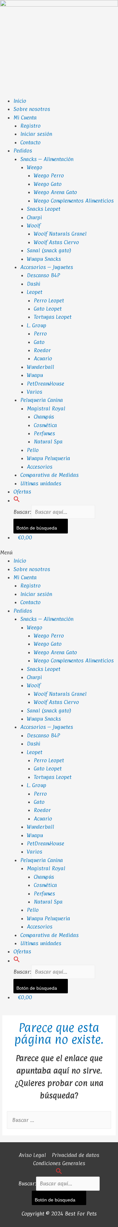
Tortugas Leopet (52, 317)
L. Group (36, 325)
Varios (34, 391)
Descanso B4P (43, 275)
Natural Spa (48, 441)
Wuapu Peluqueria (48, 458)
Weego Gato (48, 184)
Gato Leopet (48, 308)
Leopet (34, 292)
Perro (40, 333)
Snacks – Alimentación (46, 159)
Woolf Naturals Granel (60, 233)
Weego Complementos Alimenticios (74, 200)
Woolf (33, 225)
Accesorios (39, 466)
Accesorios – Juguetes (46, 267)
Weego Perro (49, 175)
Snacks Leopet (43, 209)
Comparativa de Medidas (49, 475)
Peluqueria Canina (41, 400)
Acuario (43, 358)
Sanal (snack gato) (49, 250)
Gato (39, 342)
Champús (44, 416)
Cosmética (45, 425)
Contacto (30, 142)
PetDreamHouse (45, 383)
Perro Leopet (49, 300)
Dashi (33, 283)
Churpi (34, 217)
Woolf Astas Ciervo (56, 242)
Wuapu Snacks (44, 259)
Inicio (19, 101)
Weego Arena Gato (55, 192)
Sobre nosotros (31, 109)
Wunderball (40, 367)
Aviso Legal (32, 1155)
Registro (30, 125)
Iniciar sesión (36, 134)
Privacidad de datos (75, 1155)
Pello (33, 450)
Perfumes (44, 433)
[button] (16, 500)
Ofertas (22, 491)
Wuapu (35, 375)
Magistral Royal (46, 408)
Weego (34, 167)
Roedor (42, 350)
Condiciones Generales (59, 1163)
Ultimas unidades (40, 483)
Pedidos (22, 150)
